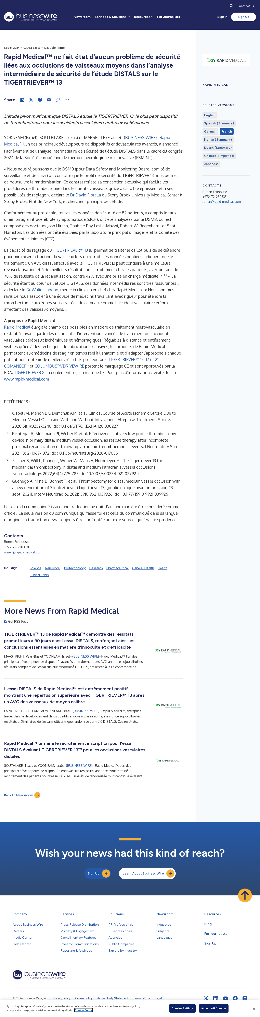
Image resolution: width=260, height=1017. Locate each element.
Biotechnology (75, 568)
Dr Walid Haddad (42, 289)
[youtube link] (225, 998)
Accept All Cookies (213, 1008)
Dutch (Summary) (218, 148)
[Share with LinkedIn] (22, 99)
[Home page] (30, 17)
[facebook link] (235, 998)
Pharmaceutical (117, 568)
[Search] (231, 6)
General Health (143, 568)
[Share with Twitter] (31, 99)
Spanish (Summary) (219, 123)
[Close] (254, 1009)
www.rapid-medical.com (26, 379)
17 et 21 (152, 359)
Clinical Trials (39, 575)
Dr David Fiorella (85, 194)
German (210, 131)
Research (96, 568)
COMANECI (14, 366)
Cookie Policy (83, 1010)
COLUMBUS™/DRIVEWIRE (59, 366)
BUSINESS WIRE (140, 137)
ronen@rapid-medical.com (23, 552)
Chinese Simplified (219, 156)
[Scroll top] (245, 895)
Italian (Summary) (218, 139)
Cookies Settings (182, 1008)
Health (162, 568)
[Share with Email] (49, 99)
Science (35, 568)
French (226, 131)
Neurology (52, 568)
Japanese (211, 164)
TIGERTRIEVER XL (30, 372)
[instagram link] (245, 998)
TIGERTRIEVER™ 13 (70, 250)
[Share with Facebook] (40, 99)
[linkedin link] (215, 998)
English (209, 115)
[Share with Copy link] (58, 99)
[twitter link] (206, 998)
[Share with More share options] (67, 99)
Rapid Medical (17, 327)
